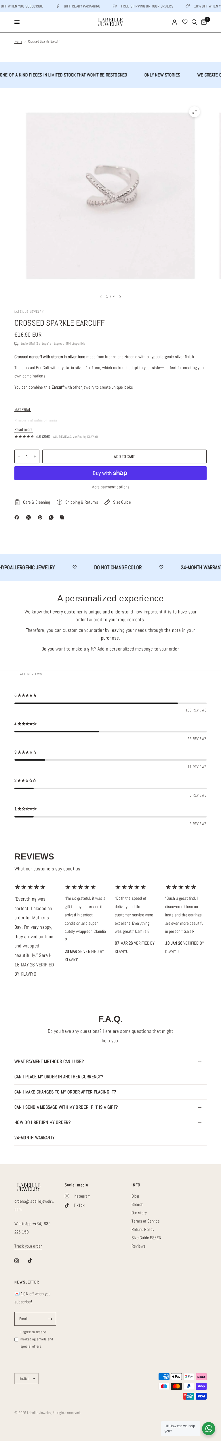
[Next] (120, 297)
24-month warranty (34, 1138)
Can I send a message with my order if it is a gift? (66, 1107)
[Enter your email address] (50, 1319)
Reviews (139, 1246)
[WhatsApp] (52, 517)
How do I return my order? (42, 1122)
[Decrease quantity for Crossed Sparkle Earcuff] (19, 456)
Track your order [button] (28, 1246)
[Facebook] (17, 517)
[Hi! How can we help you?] (208, 1428)
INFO (136, 1185)
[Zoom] (194, 111)
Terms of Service (146, 1221)
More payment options (111, 486)
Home (18, 41)
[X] (29, 517)
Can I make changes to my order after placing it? (65, 1092)
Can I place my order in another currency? (58, 1077)
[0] (203, 22)
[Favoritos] (185, 22)
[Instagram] (20, 1260)
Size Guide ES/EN (146, 1237)
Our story (139, 1212)
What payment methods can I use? (49, 1061)
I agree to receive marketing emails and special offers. (36, 1339)
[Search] (194, 22)
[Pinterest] (41, 517)
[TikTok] (34, 1260)
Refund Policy (143, 1229)
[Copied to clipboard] (63, 517)
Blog (135, 1196)
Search (137, 1204)
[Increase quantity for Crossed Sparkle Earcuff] (35, 456)
